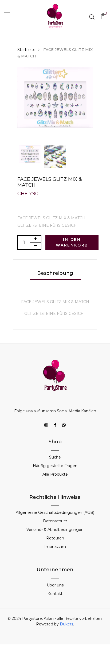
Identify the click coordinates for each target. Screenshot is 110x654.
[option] (55, 97)
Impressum (55, 546)
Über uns (55, 585)
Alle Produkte (55, 474)
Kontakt (55, 593)
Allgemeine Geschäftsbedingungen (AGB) (55, 512)
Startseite (26, 49)
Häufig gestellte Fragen (55, 465)
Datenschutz (55, 521)
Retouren (55, 538)
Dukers (66, 624)
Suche (55, 457)
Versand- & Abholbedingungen (55, 529)
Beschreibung (55, 273)
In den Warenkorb (72, 242)
